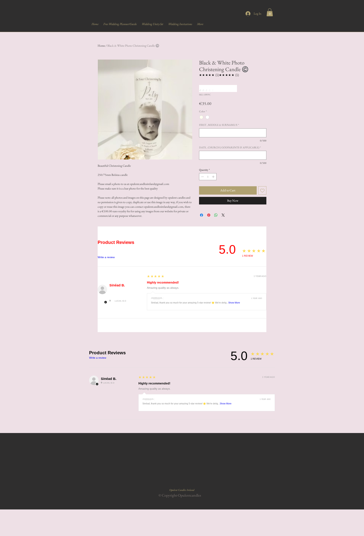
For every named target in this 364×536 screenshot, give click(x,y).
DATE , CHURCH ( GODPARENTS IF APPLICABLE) (230, 147)
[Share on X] (223, 215)
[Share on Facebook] (201, 215)
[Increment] (213, 176)
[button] (269, 12)
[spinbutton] (207, 176)
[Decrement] (202, 176)
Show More (234, 302)
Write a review (106, 257)
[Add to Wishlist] (262, 190)
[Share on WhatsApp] (216, 215)
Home (101, 46)
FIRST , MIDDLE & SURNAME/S (219, 125)
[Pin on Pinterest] (208, 215)
